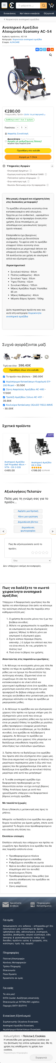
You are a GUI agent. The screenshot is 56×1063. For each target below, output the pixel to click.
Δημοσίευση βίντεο (28, 521)
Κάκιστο (32, 552)
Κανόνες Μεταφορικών (14, 962)
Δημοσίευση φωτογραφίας (28, 529)
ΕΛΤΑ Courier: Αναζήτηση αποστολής (21, 998)
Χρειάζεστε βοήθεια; (16, 904)
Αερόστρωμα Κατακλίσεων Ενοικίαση (21, 1029)
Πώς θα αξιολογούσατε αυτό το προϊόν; (25, 546)
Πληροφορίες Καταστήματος (44, 904)
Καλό (43, 552)
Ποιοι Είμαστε (10, 974)
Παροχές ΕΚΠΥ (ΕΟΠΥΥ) (15, 1005)
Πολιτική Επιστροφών (13, 958)
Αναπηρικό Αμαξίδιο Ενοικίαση (18, 1025)
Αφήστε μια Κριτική (28, 511)
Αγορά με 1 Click (28, 157)
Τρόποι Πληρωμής (12, 966)
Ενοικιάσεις (10, 13)
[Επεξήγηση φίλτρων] (6, 141)
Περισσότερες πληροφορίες (16, 1053)
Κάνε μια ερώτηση (28, 516)
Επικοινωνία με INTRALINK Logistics (21, 1001)
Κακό (36, 552)
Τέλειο (47, 552)
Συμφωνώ (41, 1057)
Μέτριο (40, 552)
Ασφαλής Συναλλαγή (17, 133)
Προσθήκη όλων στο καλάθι (24, 370)
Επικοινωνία (9, 970)
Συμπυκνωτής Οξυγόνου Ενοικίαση (20, 1021)
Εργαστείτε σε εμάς (13, 978)
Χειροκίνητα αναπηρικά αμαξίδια (27, 39)
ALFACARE (15, 42)
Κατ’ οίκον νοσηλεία (30, 13)
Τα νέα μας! (9, 994)
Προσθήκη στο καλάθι (28, 150)
